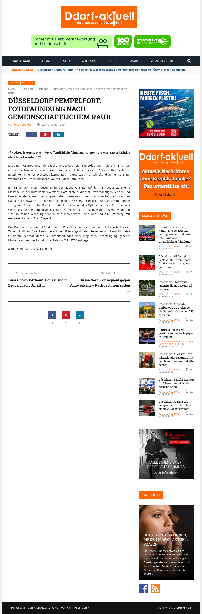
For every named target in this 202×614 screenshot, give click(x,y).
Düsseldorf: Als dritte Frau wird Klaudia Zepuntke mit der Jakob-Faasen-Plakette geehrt (176, 359)
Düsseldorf (21, 61)
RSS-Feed (161, 608)
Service (46, 61)
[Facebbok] (143, 588)
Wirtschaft (90, 61)
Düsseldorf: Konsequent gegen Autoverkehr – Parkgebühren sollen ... (100, 285)
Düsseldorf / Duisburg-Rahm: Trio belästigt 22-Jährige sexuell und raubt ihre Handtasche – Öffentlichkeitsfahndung (111, 69)
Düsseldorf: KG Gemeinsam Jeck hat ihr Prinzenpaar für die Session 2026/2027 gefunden (176, 261)
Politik (67, 61)
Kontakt (66, 607)
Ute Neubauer (23, 124)
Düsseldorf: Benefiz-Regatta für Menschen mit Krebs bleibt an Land (176, 383)
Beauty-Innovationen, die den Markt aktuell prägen (165, 540)
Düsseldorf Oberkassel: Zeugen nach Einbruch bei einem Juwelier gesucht (175, 405)
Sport (134, 61)
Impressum (18, 607)
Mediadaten (81, 607)
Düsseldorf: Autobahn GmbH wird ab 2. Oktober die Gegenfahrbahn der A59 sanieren (176, 309)
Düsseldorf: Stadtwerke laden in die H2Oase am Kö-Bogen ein (176, 285)
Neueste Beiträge (155, 216)
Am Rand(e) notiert (163, 61)
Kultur (114, 61)
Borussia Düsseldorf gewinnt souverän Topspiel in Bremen (176, 333)
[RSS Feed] (155, 588)
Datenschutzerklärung (42, 607)
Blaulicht (14, 82)
